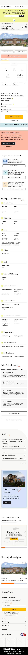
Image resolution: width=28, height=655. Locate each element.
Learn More (7, 502)
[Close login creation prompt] (27, 10)
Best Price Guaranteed (17, 95)
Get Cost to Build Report (14, 177)
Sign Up (14, 609)
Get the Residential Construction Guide (14, 189)
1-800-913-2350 (14, 120)
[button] (27, 10)
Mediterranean (10, 23)
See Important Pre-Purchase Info (14, 420)
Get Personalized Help (8, 143)
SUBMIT (21, 15)
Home (2, 23)
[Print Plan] (27, 23)
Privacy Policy (22, 13)
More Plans (4, 59)
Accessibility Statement (14, 653)
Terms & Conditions (13, 13)
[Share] (22, 27)
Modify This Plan (14, 165)
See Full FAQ (23, 463)
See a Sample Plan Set (14, 413)
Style (5, 23)
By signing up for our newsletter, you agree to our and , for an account (11, 614)
